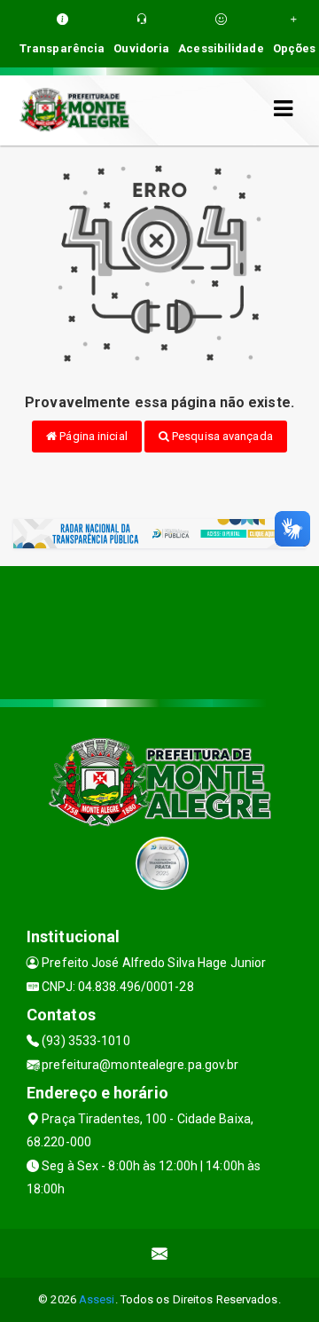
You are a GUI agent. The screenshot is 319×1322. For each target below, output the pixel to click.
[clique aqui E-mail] (159, 1253)
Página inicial (92, 436)
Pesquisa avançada (221, 436)
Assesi (97, 1299)
